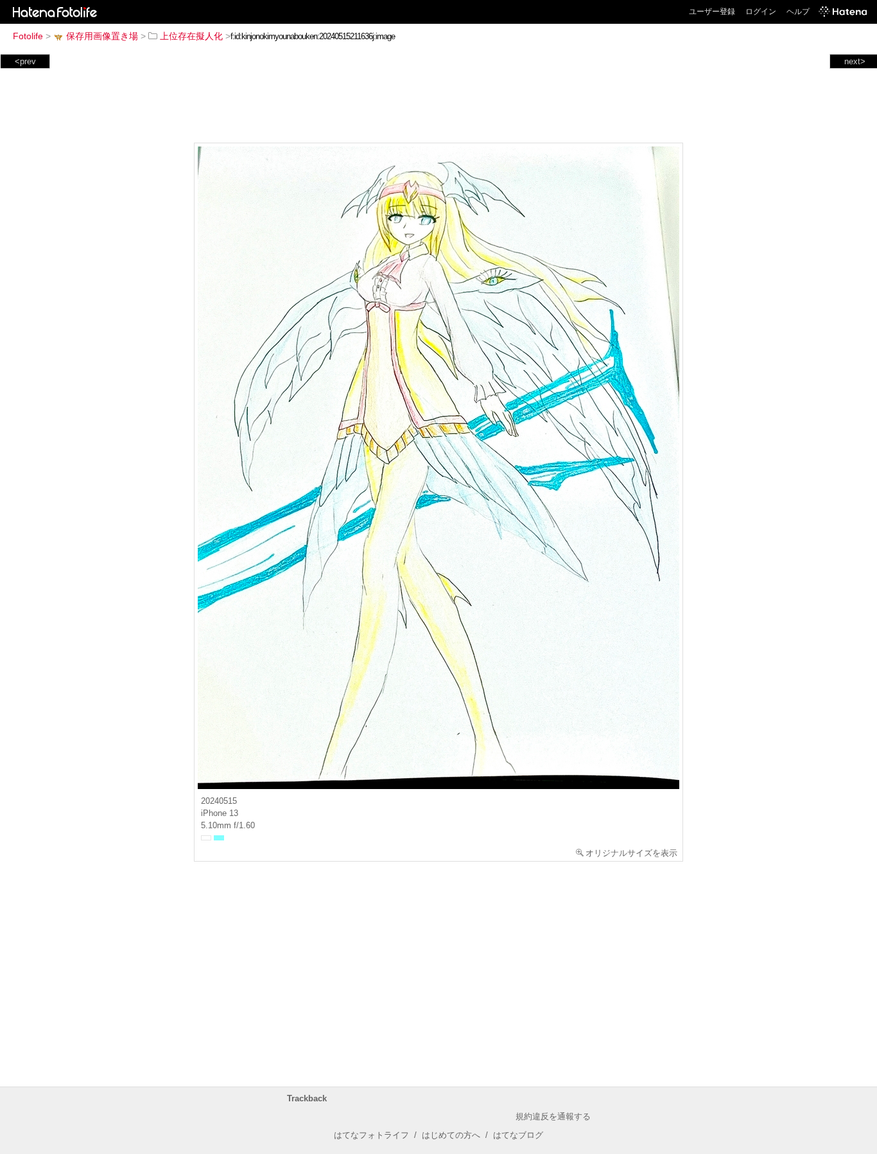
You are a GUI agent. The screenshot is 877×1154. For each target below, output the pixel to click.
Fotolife (28, 36)
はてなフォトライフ (371, 1135)
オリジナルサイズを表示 (631, 853)
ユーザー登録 (712, 11)
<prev (25, 61)
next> (854, 61)
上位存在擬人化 (191, 36)
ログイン (760, 11)
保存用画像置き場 (102, 36)
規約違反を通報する (553, 1116)
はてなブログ (518, 1135)
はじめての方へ (451, 1135)
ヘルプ (798, 11)
